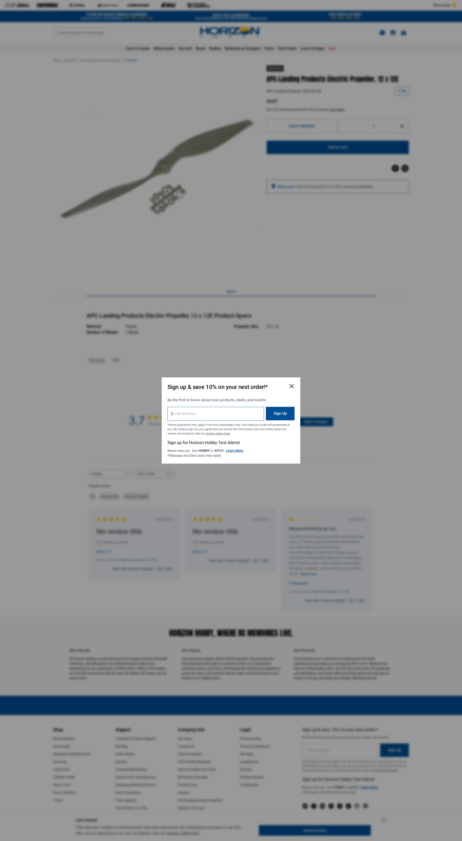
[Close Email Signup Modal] (292, 386)
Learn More (234, 451)
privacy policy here (218, 433)
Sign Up (280, 413)
